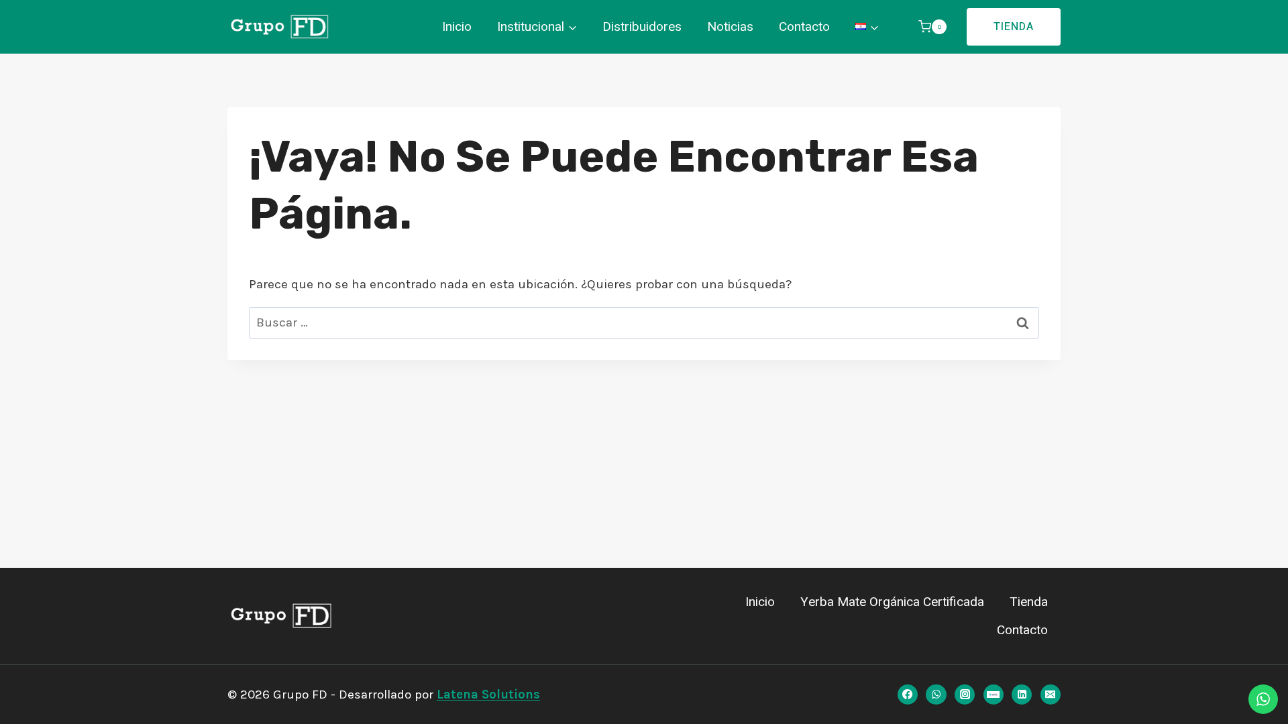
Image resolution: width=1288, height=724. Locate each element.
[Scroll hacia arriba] (26, 693)
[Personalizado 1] (993, 694)
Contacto (804, 26)
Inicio (457, 26)
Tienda (1014, 27)
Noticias (730, 26)
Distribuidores (642, 26)
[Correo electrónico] (1050, 694)
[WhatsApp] (936, 694)
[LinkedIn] (1022, 694)
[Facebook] (908, 694)
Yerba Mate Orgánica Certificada (892, 602)
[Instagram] (965, 694)
